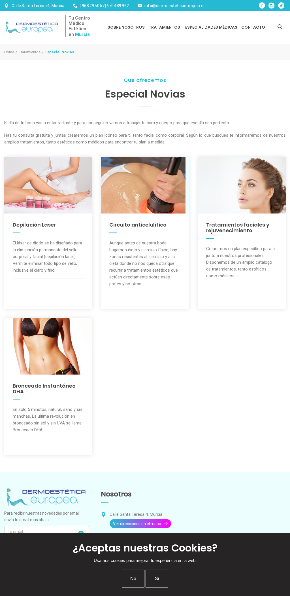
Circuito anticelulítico (138, 224)
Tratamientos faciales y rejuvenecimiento (237, 227)
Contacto (253, 27)
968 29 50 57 (93, 5)
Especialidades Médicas (211, 27)
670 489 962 (117, 5)
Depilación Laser (34, 224)
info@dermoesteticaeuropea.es (175, 5)
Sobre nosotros (126, 27)
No (133, 578)
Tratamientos (164, 27)
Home (9, 52)
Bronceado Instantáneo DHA (44, 388)
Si (157, 578)
